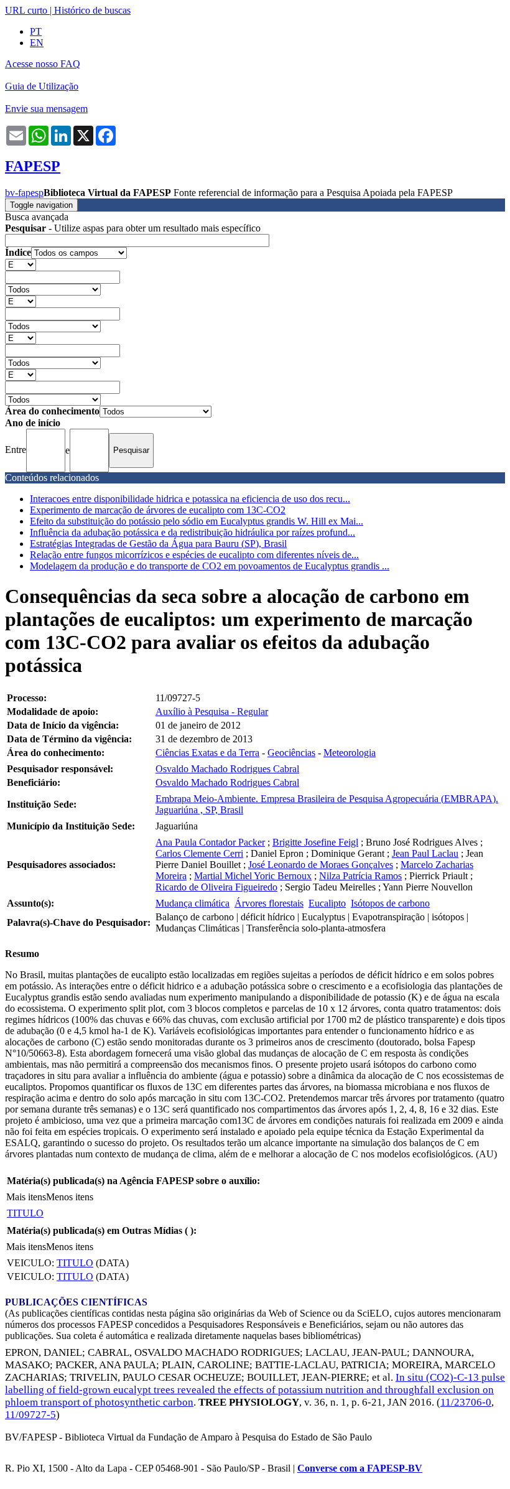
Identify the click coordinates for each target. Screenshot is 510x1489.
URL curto (26, 10)
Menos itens (69, 1197)
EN (37, 42)
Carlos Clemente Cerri (199, 853)
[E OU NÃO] (20, 264)
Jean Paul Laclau (425, 853)
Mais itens (26, 1197)
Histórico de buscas (92, 10)
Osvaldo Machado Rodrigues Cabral (227, 768)
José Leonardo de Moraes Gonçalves (320, 864)
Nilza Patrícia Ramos (360, 876)
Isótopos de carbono (390, 903)
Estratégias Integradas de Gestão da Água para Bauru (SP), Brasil (158, 543)
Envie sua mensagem (46, 108)
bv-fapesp (24, 192)
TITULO (25, 1213)
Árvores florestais (269, 903)
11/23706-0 (465, 1402)
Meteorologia (349, 752)
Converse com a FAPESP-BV (359, 1468)
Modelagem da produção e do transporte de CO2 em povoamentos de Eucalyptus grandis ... (209, 566)
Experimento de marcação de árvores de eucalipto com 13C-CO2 (157, 510)
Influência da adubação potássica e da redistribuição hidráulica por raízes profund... (192, 532)
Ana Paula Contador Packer (210, 842)
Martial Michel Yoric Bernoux (253, 876)
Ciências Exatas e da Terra (207, 752)
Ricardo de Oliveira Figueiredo (216, 887)
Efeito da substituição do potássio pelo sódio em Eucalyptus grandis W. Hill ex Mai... (196, 521)
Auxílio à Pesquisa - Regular (211, 711)
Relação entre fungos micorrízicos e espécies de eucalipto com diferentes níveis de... (194, 554)
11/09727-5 (30, 1415)
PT (36, 31)
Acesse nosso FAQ (42, 63)
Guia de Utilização (41, 86)
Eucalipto (327, 903)
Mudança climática (192, 903)
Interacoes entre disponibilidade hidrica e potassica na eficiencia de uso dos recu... (190, 498)
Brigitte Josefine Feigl (315, 842)
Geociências (291, 752)
